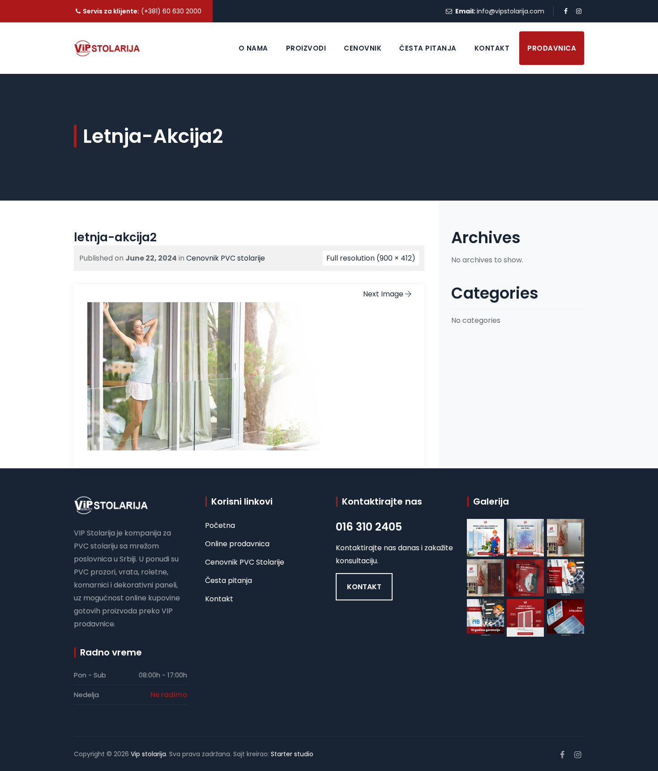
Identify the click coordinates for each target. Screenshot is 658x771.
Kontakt (492, 48)
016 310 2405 (369, 526)
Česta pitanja (428, 48)
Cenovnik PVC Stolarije (244, 562)
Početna (220, 525)
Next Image (383, 294)
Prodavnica (551, 48)
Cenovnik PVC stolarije (225, 258)
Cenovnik (362, 48)
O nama (253, 48)
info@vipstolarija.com (510, 11)
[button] (364, 586)
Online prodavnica (237, 544)
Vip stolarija (148, 754)
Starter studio (292, 754)
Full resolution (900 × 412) (370, 258)
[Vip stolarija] (107, 48)
